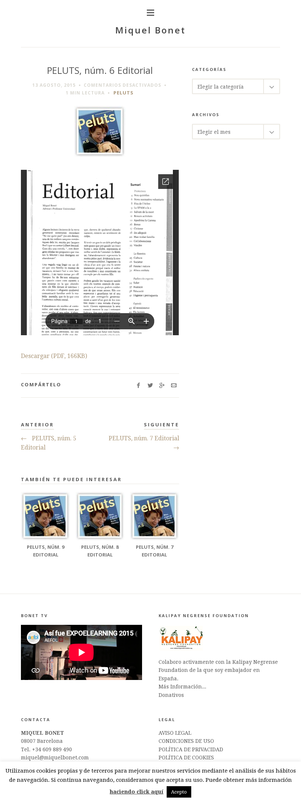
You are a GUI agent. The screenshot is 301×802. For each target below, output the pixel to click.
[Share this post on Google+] (162, 385)
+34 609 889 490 (52, 749)
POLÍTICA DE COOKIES (186, 757)
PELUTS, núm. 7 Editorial (144, 443)
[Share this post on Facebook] (138, 385)
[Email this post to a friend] (173, 385)
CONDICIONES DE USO (186, 741)
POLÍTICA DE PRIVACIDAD (191, 749)
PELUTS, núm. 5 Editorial (48, 443)
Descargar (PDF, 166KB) (54, 355)
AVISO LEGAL (175, 733)
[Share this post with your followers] (150, 385)
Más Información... (182, 687)
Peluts (123, 92)
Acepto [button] (179, 792)
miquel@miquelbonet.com (55, 757)
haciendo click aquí (136, 791)
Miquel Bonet (150, 30)
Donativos (171, 695)
